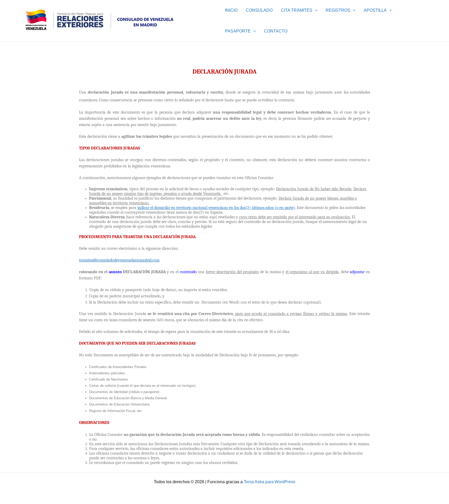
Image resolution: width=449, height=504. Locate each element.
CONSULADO (259, 10)
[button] (315, 10)
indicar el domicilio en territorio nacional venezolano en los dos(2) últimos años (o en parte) (216, 207)
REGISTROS (338, 10)
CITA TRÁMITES (296, 10)
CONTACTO (275, 31)
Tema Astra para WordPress (269, 482)
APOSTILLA (375, 10)
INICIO (231, 10)
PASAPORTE (238, 31)
